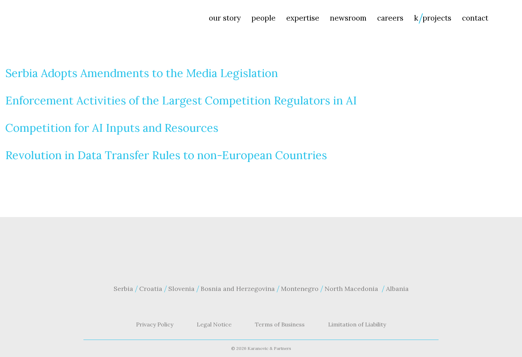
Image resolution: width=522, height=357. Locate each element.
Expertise (302, 18)
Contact (475, 18)
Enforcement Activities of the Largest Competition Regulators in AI (181, 100)
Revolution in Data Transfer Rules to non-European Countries (166, 155)
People (263, 18)
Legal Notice (214, 324)
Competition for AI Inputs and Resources (111, 127)
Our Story (225, 18)
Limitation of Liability (357, 324)
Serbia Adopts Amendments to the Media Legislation (141, 73)
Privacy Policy (154, 324)
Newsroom (348, 18)
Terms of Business (280, 324)
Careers (390, 18)
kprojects (432, 18)
